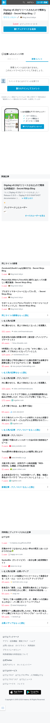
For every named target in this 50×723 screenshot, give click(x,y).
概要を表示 (28, 198)
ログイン (30, 2)
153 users (6, 389)
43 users (5, 582)
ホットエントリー (24, 665)
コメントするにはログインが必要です (23, 81)
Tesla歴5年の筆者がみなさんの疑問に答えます (22, 452)
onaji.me (15, 594)
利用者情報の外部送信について (15, 654)
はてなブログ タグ (10, 679)
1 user (4, 274)
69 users (5, 412)
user (16, 24)
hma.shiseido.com (19, 343)
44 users (5, 343)
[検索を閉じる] (24, 2)
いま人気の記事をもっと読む (14, 372)
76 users (5, 424)
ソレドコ (20, 684)
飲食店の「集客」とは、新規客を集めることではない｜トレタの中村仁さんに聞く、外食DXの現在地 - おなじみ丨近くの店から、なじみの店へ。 (25, 590)
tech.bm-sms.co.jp (20, 582)
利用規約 (31, 645)
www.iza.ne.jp (15, 566)
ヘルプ (32, 641)
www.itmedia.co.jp (18, 458)
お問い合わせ (8, 645)
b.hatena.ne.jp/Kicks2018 (20, 543)
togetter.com (19, 400)
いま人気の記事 (8, 321)
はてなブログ (8, 675)
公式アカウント (9, 665)
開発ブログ (23, 641)
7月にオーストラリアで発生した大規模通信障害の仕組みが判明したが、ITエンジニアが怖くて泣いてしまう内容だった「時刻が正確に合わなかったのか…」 (25, 397)
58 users (5, 617)
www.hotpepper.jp (19, 605)
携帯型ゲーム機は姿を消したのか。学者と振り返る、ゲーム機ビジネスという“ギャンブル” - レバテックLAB (25, 613)
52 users (5, 605)
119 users (6, 355)
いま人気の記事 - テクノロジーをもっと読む (21, 430)
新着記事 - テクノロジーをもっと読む (18, 487)
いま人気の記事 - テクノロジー (15, 378)
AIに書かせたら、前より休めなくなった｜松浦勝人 (24, 325)
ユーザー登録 (42, 2)
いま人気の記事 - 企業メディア (15, 571)
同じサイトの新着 (9, 263)
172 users (6, 400)
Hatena (26, 700)
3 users (5, 446)
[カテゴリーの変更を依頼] (18, 17)
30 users (5, 366)
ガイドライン (20, 645)
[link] (5, 211)
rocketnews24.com (21, 355)
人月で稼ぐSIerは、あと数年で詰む (17, 406)
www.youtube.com (18, 446)
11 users (5, 469)
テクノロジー (11, 17)
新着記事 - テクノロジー (12, 435)
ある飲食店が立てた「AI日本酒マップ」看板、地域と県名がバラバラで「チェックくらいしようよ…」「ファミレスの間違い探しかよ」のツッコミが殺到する (25, 477)
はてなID (5, 537)
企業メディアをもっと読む (13, 623)
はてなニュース (25, 679)
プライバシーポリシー (12, 650)
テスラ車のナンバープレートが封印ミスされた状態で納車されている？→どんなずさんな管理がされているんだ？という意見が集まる (25, 420)
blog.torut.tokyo (29, 17)
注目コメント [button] (13, 59)
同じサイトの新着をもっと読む (15, 315)
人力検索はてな (37, 675)
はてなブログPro (22, 675)
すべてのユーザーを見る (35, 216)
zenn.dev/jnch (18, 412)
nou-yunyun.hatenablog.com (23, 366)
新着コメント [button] (37, 59)
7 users (5, 458)
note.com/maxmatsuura (23, 331)
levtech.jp (16, 617)
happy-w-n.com (16, 554)
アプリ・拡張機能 (10, 641)
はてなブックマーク (11, 637)
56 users (5, 594)
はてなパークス (9, 684)
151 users (6, 331)
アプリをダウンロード (33, 127)
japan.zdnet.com (19, 469)
